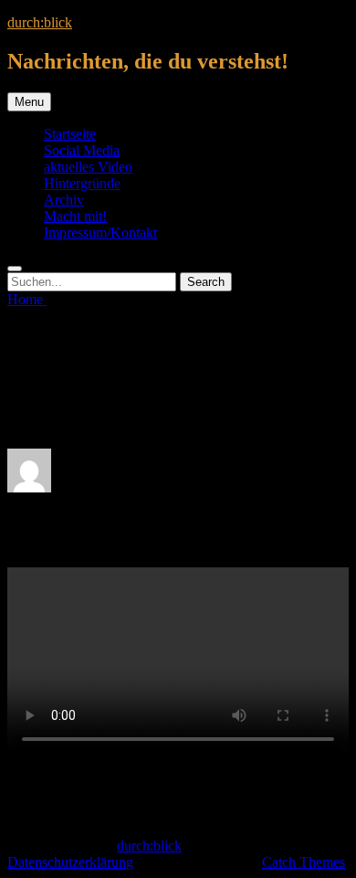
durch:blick (39, 22)
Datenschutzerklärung (70, 862)
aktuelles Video (88, 167)
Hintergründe (82, 183)
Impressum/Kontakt (100, 232)
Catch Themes (303, 862)
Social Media (82, 150)
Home (27, 299)
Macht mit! (75, 216)
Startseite (70, 134)
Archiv (64, 199)
